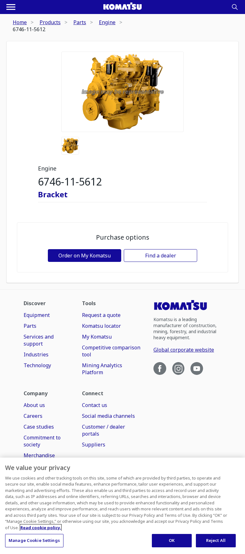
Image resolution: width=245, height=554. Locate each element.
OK (171, 540)
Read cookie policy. (40, 527)
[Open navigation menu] (10, 7)
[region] (122, 506)
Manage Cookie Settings (34, 540)
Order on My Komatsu (84, 255)
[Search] (235, 7)
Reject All (216, 540)
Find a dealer (160, 255)
